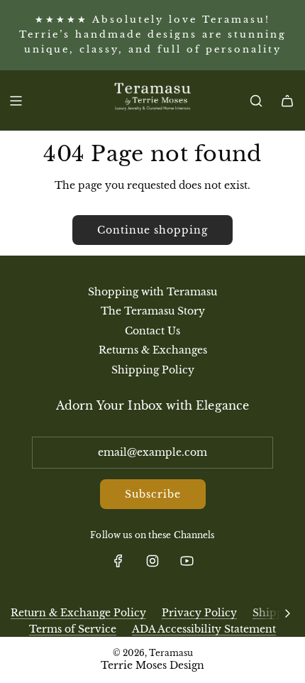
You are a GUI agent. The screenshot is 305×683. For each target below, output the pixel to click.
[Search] (256, 100)
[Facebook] (118, 561)
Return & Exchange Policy (78, 612)
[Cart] (287, 100)
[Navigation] (15, 100)
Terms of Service (72, 629)
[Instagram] (152, 561)
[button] (287, 613)
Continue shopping (152, 230)
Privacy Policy (199, 612)
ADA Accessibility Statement (204, 629)
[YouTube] (186, 561)
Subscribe (153, 494)
